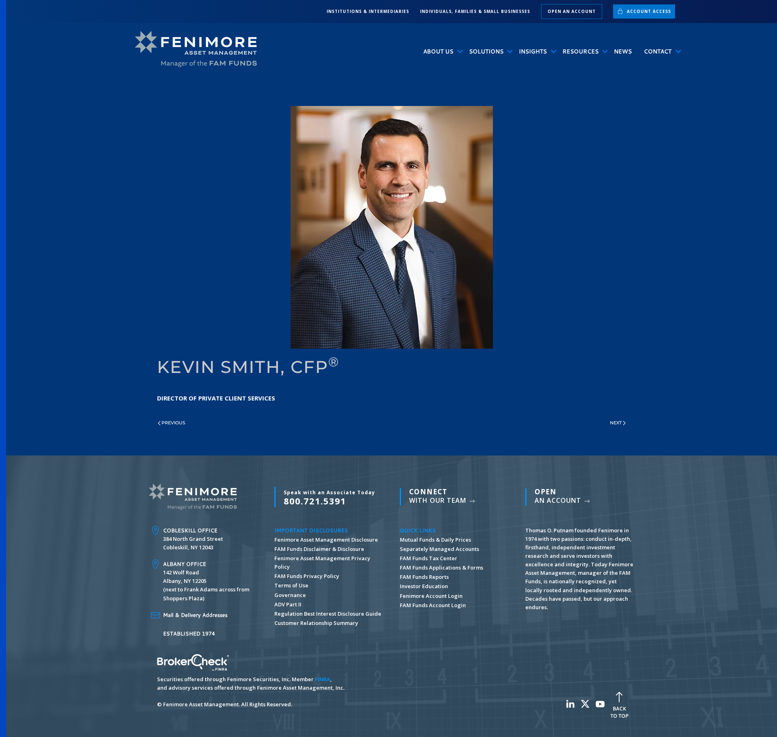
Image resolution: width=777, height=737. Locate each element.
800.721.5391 (329, 498)
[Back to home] (199, 49)
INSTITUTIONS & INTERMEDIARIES (368, 11)
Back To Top (619, 712)
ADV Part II (287, 604)
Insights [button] (533, 51)
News (623, 51)
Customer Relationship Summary (316, 623)
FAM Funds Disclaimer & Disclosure (319, 549)
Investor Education (424, 586)
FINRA (322, 679)
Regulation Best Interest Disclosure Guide (327, 613)
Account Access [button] (648, 11)
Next (616, 423)
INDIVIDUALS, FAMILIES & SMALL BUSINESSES (475, 11)
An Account (559, 496)
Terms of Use (291, 585)
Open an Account (572, 11)
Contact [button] (657, 51)
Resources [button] (581, 51)
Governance (290, 595)
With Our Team (438, 496)
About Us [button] (438, 51)
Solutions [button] (486, 51)
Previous (173, 423)
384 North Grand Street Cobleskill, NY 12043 (193, 539)
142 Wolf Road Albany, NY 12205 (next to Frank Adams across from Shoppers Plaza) (206, 581)
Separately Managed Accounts (439, 549)
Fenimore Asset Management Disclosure (326, 539)
